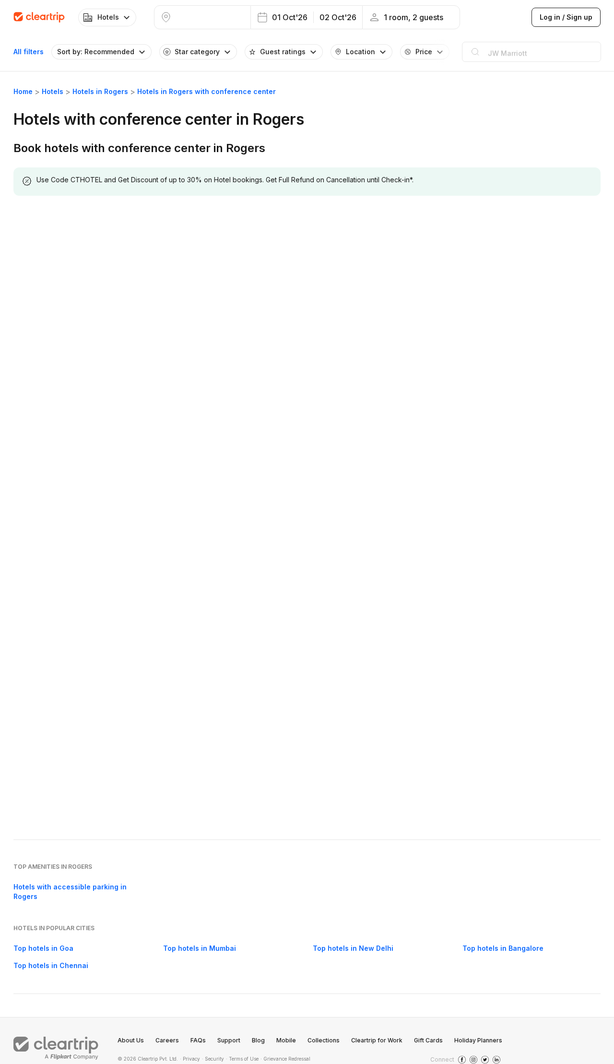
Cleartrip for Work (376, 1040)
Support (228, 1040)
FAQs (198, 1040)
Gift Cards (428, 1040)
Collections (323, 1040)
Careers (167, 1040)
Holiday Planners (478, 1040)
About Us (131, 1040)
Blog (258, 1040)
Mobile (286, 1040)
